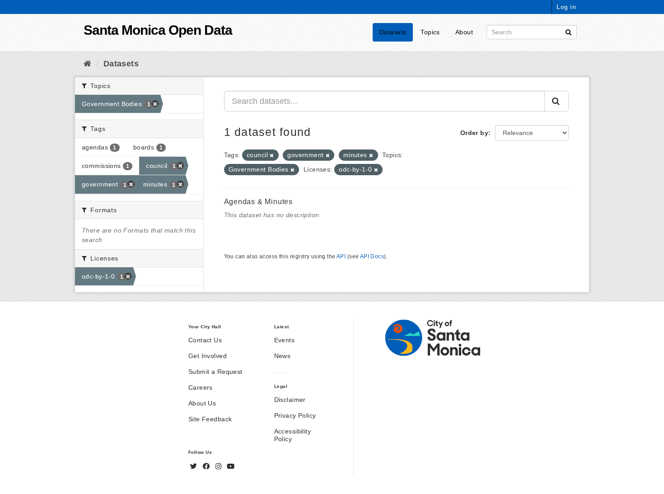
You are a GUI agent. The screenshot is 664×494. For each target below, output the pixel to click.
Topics (430, 32)
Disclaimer (290, 399)
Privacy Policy (295, 415)
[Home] (87, 63)
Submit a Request (215, 371)
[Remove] (272, 155)
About (464, 32)
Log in (566, 7)
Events (284, 340)
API (341, 256)
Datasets (392, 32)
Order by (474, 132)
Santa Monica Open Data (158, 30)
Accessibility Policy (292, 435)
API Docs (372, 256)
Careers (200, 387)
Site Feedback (210, 419)
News (282, 355)
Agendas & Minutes (258, 201)
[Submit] (568, 31)
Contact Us (205, 340)
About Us (202, 403)
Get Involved (207, 355)
